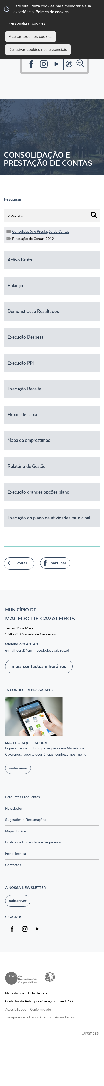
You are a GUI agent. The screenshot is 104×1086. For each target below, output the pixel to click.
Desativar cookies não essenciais (38, 50)
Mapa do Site (14, 993)
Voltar (22, 563)
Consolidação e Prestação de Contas (40, 231)
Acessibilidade (50, 977)
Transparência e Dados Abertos (28, 1017)
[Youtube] (56, 64)
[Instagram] (43, 64)
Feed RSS (66, 1001)
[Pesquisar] (94, 215)
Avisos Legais (65, 1017)
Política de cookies (52, 12)
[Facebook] (31, 64)
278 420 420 (29, 644)
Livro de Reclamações (21, 978)
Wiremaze (90, 1033)
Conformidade (40, 1009)
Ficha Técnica (37, 993)
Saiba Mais (18, 768)
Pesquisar (13, 199)
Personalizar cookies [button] (27, 23)
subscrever (17, 900)
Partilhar (58, 563)
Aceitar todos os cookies (31, 36)
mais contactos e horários (39, 666)
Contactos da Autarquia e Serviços (30, 1001)
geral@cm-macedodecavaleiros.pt (42, 650)
